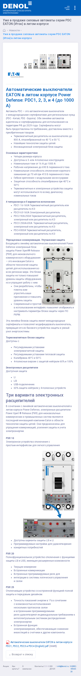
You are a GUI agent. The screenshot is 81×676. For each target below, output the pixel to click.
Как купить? (15, 667)
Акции (6, 666)
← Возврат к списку (21, 654)
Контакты (39, 666)
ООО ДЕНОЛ (52, 667)
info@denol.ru (63, 666)
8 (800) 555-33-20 (73, 669)
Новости (14, 30)
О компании (26, 667)
